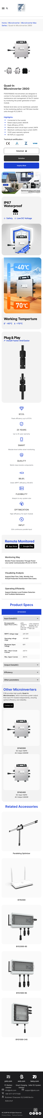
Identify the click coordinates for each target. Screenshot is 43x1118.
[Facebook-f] (33, 1113)
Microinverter (14, 23)
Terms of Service (17, 1115)
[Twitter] (40, 1113)
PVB (8, 1112)
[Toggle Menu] (3, 8)
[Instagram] (37, 1113)
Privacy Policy (6, 1115)
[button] (6, 8)
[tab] (21, 560)
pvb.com (8, 1081)
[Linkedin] (30, 1113)
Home (4, 23)
